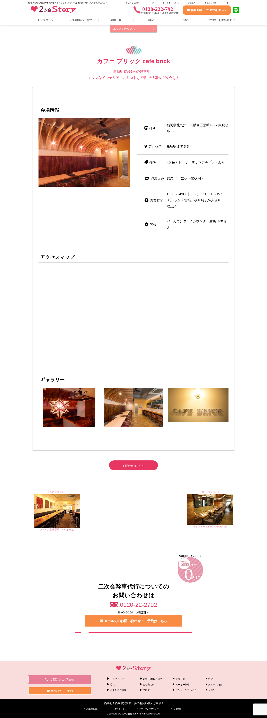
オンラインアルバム (171, 3)
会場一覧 (115, 19)
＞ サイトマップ (119, 709)
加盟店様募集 (210, 3)
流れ (186, 19)
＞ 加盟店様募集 (91, 709)
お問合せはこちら (133, 465)
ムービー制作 (183, 684)
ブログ (151, 3)
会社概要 (191, 3)
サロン (229, 3)
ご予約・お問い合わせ (221, 19)
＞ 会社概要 (176, 709)
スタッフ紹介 (215, 684)
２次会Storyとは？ (80, 19)
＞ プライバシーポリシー (148, 709)
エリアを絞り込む (124, 28)
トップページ (45, 19)
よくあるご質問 (132, 3)
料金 (151, 19)
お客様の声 (148, 684)
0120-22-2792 (138, 605)
